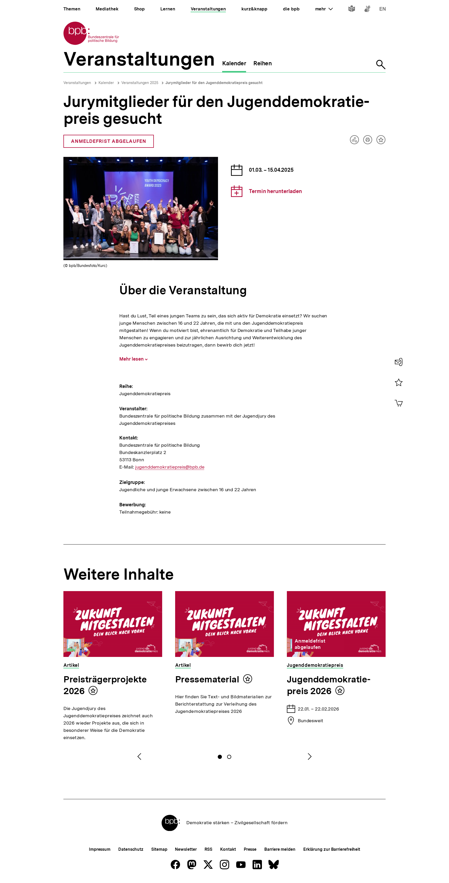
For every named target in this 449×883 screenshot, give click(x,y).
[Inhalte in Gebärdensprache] (367, 9)
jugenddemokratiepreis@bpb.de (169, 467)
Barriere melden (279, 849)
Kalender (106, 83)
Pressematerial (207, 679)
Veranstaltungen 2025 (140, 83)
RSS (208, 849)
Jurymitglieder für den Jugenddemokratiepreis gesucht (214, 83)
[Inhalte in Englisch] (383, 9)
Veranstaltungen (77, 83)
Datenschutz (130, 849)
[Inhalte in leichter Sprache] (351, 9)
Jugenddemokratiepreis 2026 (329, 685)
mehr (324, 8)
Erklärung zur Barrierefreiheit (331, 849)
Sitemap (159, 849)
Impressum (99, 849)
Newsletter (185, 849)
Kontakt (228, 849)
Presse (250, 849)
